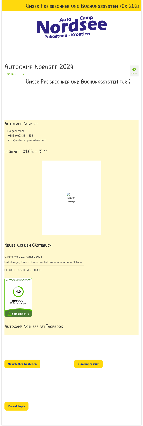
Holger (13, 73)
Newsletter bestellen (22, 364)
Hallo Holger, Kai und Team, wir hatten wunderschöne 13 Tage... (44, 262)
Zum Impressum (88, 364)
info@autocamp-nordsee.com (26, 140)
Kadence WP (49, 418)
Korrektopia (16, 406)
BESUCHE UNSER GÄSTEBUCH (22, 270)
